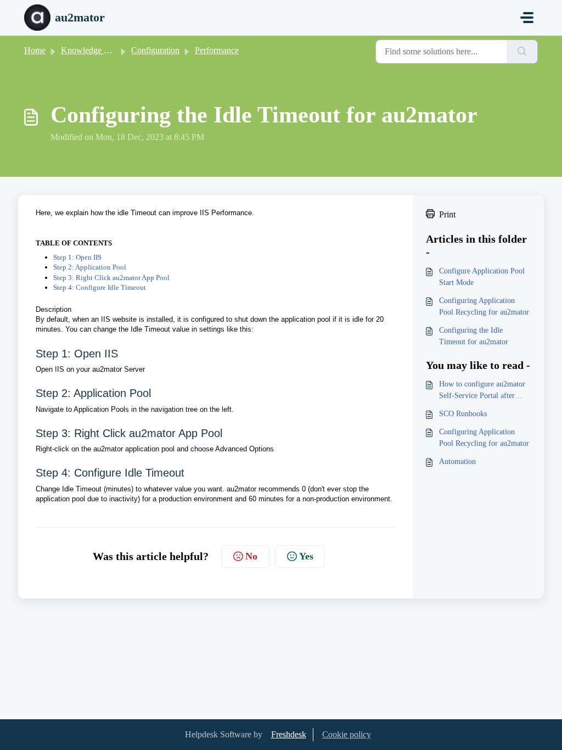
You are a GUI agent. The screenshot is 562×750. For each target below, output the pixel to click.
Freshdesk (288, 734)
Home (35, 50)
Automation (457, 461)
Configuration (155, 50)
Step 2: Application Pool (89, 267)
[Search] (522, 52)
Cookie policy (346, 734)
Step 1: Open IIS (77, 257)
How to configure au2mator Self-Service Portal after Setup (482, 390)
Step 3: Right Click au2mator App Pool (111, 277)
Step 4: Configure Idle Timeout (99, 287)
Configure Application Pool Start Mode (482, 277)
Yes (306, 556)
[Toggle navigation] (527, 17)
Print (447, 214)
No (251, 556)
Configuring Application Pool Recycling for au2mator (484, 306)
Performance (217, 50)
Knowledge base (90, 50)
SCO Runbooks (463, 414)
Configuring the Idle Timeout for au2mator (473, 336)
